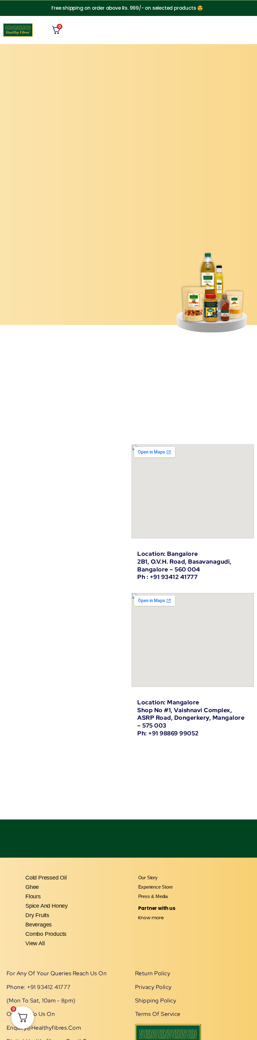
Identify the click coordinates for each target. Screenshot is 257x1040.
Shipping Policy (155, 1000)
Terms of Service (158, 1013)
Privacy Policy (153, 987)
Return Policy (152, 973)
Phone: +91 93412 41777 (39, 987)
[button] (197, 30)
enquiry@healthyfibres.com (44, 1027)
